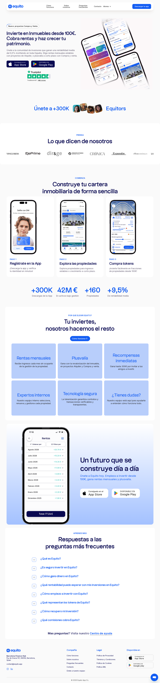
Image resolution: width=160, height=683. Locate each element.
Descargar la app (142, 6)
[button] (107, 6)
